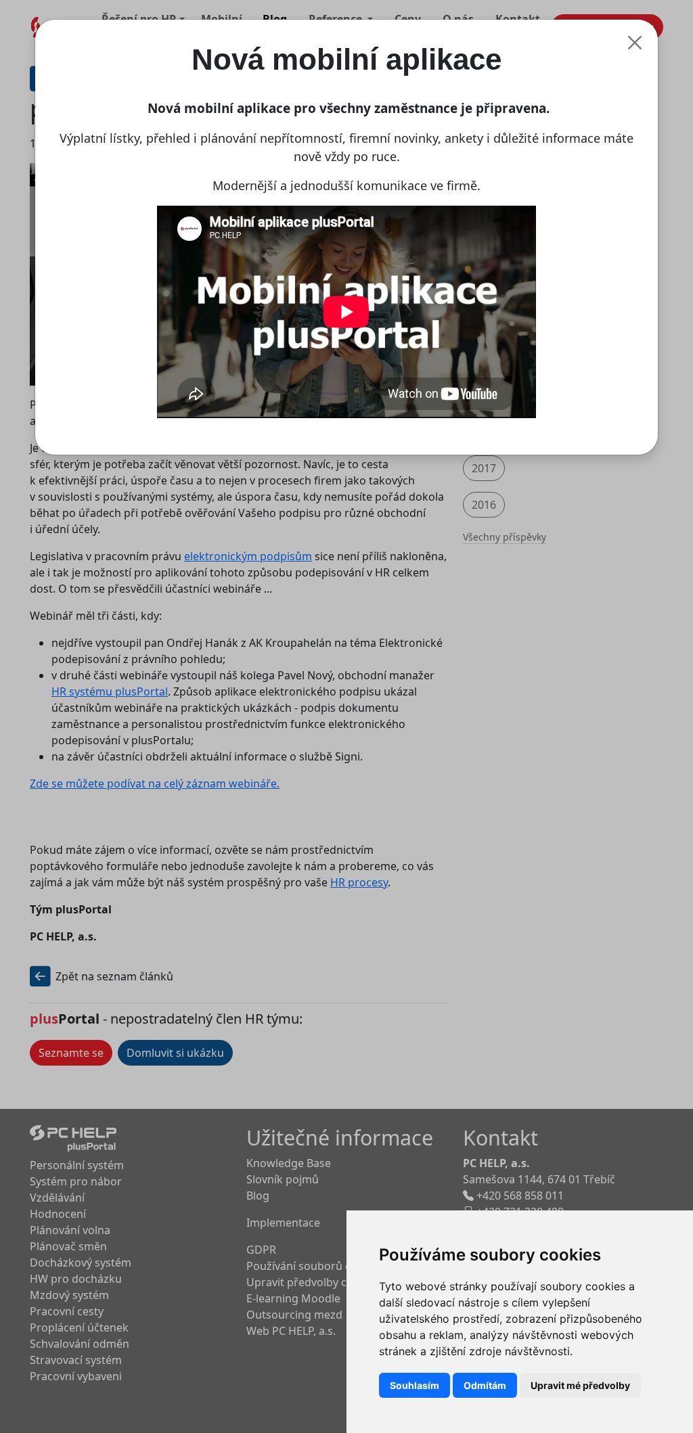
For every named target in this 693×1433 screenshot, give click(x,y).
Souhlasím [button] (414, 1385)
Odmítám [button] (485, 1385)
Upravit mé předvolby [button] (580, 1385)
